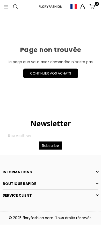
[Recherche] (15, 6)
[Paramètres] (82, 6)
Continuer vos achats (50, 73)
